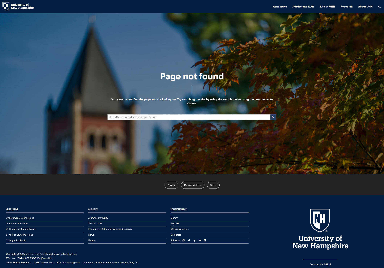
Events (91, 240)
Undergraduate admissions (20, 218)
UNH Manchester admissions (21, 229)
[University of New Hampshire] (20, 10)
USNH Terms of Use (43, 262)
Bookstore (176, 235)
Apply (171, 185)
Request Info (192, 185)
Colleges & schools (16, 240)
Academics (280, 6)
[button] (379, 6)
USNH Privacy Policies (17, 262)
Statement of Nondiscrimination (100, 262)
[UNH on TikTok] (194, 240)
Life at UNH (327, 6)
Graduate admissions (17, 223)
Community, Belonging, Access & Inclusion (110, 229)
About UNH (365, 6)
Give (213, 185)
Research (346, 6)
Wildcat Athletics (180, 229)
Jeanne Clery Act (129, 262)
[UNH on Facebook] (189, 240)
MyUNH (175, 223)
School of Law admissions (19, 235)
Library (174, 218)
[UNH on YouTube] (200, 240)
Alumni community (98, 218)
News (91, 235)
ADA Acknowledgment (68, 262)
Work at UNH (95, 223)
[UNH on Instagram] (184, 240)
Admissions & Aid (303, 6)
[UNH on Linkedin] (205, 240)
